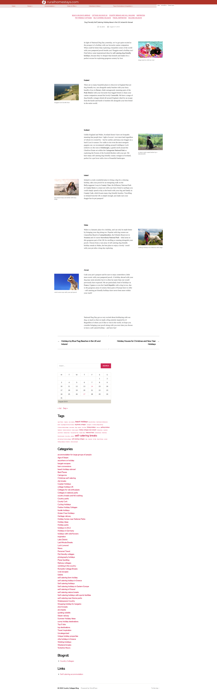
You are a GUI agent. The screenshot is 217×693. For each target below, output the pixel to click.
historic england (75, 430)
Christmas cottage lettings (97, 424)
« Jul (59, 408)
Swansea (87, 237)
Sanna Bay (67, 436)
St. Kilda (94, 439)
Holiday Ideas (99, 430)
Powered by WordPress (89, 688)
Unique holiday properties (68, 636)
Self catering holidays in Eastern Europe (73, 586)
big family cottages (80, 424)
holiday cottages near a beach (87, 430)
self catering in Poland (66, 589)
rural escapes (63, 572)
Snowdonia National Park (110, 237)
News (60, 548)
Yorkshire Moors (64, 648)
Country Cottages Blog (71, 688)
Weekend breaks (64, 645)
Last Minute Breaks (65, 542)
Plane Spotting (63, 560)
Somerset (90, 439)
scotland (72, 436)
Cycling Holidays (64, 504)
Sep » (65, 408)
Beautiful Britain (92, 422)
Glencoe (98, 427)
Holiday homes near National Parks (71, 519)
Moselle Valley (82, 432)
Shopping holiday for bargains (69, 604)
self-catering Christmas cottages (64, 439)
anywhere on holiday (66, 460)
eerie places (71, 427)
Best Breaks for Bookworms (102, 422)
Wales (86, 225)
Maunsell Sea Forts (74, 432)
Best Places (62, 472)
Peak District (88, 93)
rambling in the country (67, 566)
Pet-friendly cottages (83, 18)
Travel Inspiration (120, 18)
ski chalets (62, 610)
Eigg (76, 427)
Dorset (98, 90)
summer (105, 439)
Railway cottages (64, 563)
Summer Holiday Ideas (67, 618)
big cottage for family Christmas (67, 424)
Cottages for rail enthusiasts (69, 490)
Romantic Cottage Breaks (68, 569)
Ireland (86, 175)
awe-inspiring (71, 422)
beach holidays (81, 421)
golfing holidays (105, 427)
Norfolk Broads (98, 432)
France (86, 285)
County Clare (106, 185)
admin (103, 27)
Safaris (60, 575)
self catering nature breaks (68, 592)
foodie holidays (64, 510)
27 (84, 394)
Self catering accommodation (71, 674)
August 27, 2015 (115, 27)
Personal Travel (64, 551)
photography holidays (66, 557)
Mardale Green (67, 432)
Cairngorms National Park (115, 150)
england (79, 427)
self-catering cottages (78, 439)
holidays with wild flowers (68, 534)
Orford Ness (104, 432)
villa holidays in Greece (67, 639)
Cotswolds (114, 95)
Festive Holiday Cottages (67, 507)
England (86, 80)
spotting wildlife (64, 613)
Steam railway (63, 616)
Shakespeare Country (66, 601)
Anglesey (66, 422)
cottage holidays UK (99, 15)
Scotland (86, 130)
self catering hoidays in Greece (70, 580)
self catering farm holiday (68, 577)
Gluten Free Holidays (66, 513)
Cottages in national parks (68, 493)
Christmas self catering (67, 478)
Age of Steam (60, 422)
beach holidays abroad (81, 15)
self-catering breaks (86, 435)
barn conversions (64, 466)
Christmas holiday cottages (63, 427)
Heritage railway (64, 516)
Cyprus (92, 285)
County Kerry (91, 188)
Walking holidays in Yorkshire (64, 441)
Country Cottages (67, 661)
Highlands (60, 430)
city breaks (62, 481)
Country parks (63, 498)
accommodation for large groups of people (75, 454)
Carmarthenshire (105, 235)
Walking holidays (135, 18)
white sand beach (74, 441)
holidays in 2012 (64, 528)
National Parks (90, 433)
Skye (86, 439)
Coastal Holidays (64, 484)
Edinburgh (105, 148)
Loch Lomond (63, 545)
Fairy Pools (84, 427)
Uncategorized (63, 633)
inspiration (141, 15)
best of (59, 424)
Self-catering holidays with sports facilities (74, 595)
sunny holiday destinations (68, 621)
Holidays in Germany (66, 531)
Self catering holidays (102, 18)
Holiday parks (63, 525)
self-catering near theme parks (70, 598)
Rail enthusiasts (61, 436)
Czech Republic (109, 285)
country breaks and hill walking (122, 15)
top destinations (64, 627)
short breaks (63, 607)
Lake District (60, 432)
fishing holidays (91, 427)
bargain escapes (64, 463)
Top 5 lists (62, 624)
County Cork (88, 193)
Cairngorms (89, 424)
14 (92, 386)
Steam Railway (100, 439)
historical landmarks (67, 430)
